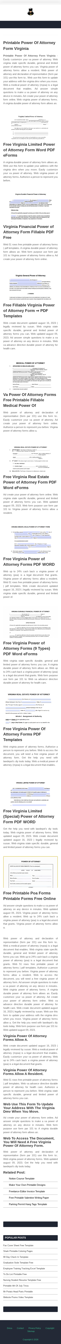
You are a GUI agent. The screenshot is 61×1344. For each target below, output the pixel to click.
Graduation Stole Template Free (18, 1262)
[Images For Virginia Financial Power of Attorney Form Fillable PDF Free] (30, 205)
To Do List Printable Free (15, 1274)
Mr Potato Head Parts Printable (18, 1291)
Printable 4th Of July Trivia (15, 1286)
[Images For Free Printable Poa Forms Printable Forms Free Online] (30, 872)
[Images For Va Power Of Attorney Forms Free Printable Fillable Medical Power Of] (30, 373)
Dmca (9, 1328)
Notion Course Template (21, 1178)
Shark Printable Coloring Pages (18, 1251)
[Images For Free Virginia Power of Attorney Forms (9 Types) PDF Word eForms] (30, 622)
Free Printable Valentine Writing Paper (29, 1197)
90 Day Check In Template (15, 1257)
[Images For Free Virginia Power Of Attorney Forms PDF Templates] (30, 708)
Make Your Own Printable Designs (27, 1184)
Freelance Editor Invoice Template (27, 1191)
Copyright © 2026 (30, 1339)
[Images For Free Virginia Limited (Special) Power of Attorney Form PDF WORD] (30, 790)
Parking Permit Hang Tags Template (28, 1204)
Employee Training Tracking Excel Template (24, 1268)
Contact (20, 1328)
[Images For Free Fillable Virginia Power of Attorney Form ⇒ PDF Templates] (30, 284)
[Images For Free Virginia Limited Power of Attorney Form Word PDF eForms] (30, 123)
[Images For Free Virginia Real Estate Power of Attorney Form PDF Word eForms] (30, 456)
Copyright (50, 1328)
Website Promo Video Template (18, 1297)
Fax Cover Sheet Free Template (18, 1245)
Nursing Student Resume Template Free (22, 1280)
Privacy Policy (34, 1328)
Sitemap (31, 1331)
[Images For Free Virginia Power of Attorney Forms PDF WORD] (30, 538)
